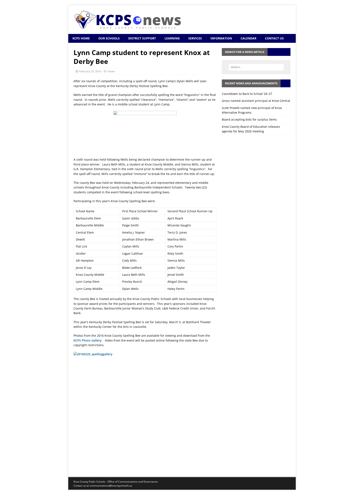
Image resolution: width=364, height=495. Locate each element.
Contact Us (274, 38)
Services (195, 38)
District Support (142, 38)
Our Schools (109, 38)
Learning (172, 38)
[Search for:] (256, 67)
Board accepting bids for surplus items (249, 119)
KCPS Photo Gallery (88, 340)
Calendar (248, 38)
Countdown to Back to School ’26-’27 (247, 94)
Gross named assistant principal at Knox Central (256, 101)
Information (221, 38)
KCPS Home (81, 38)
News (111, 71)
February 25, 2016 (90, 71)
